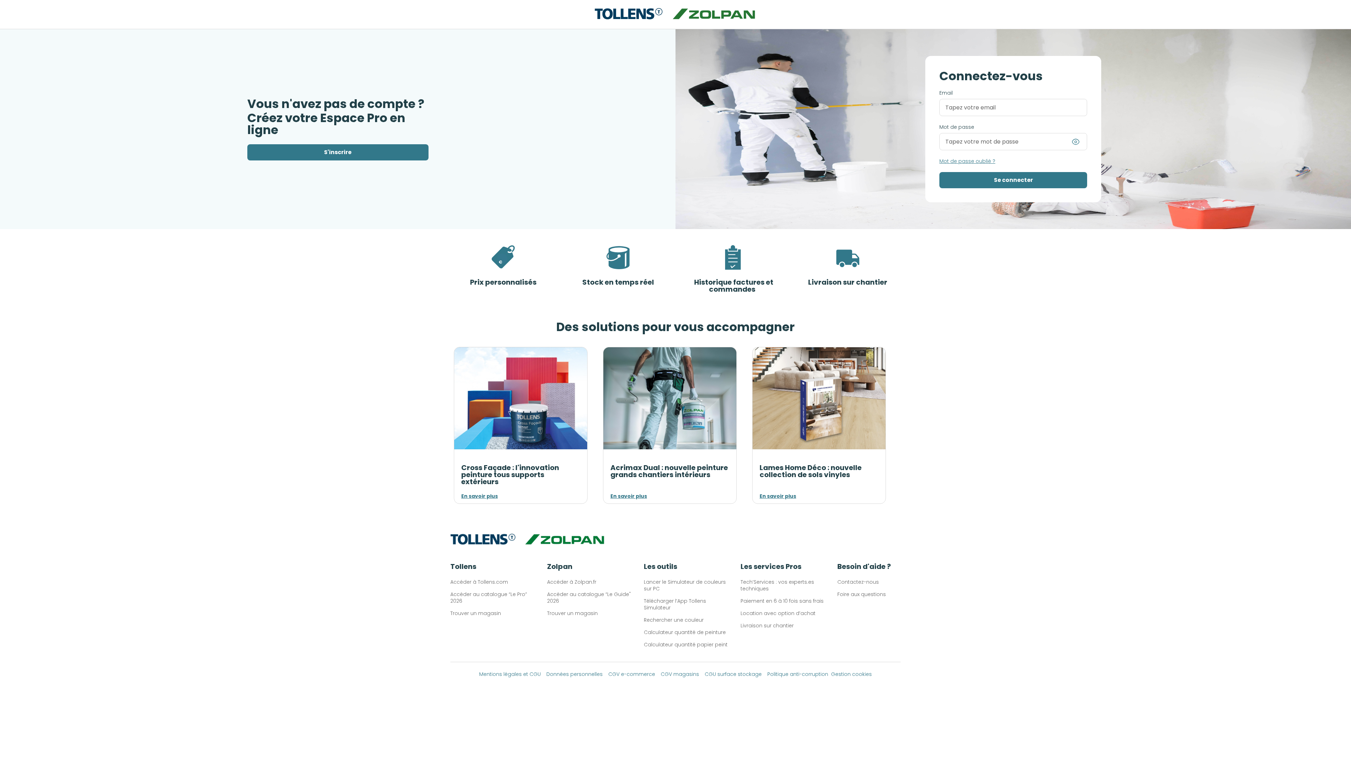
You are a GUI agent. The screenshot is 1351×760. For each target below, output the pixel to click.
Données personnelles (574, 674)
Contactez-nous (858, 581)
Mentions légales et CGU (510, 674)
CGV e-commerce (631, 674)
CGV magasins (680, 674)
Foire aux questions (861, 594)
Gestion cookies (851, 674)
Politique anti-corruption (797, 674)
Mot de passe (956, 127)
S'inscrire (337, 152)
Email (946, 92)
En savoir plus (479, 496)
